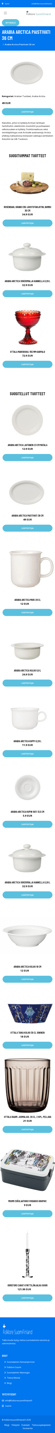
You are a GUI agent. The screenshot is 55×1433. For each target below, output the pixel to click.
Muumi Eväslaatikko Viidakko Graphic (27, 1201)
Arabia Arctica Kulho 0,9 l (27, 670)
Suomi (7, 4)
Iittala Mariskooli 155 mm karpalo (27, 351)
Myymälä (11, 22)
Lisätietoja (27, 111)
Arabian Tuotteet (22, 96)
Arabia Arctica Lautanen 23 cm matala (27, 445)
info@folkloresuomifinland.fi (41, 4)
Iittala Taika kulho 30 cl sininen (27, 1032)
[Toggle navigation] (5, 13)
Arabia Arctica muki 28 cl (27, 599)
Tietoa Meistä (13, 1377)
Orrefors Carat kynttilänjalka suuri (28, 1285)
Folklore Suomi (14, 1367)
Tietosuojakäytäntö (41, 1425)
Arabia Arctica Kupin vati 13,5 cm (27, 811)
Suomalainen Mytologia (18, 1372)
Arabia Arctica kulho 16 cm (27, 966)
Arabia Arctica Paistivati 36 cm (27, 515)
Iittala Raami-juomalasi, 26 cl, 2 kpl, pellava (27, 1116)
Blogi (9, 1383)
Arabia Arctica (38, 96)
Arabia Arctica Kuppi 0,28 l (27, 741)
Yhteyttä (15, 1425)
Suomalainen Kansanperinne (21, 1362)
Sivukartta (27, 1428)
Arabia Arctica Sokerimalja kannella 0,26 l (27, 281)
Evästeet (25, 1425)
